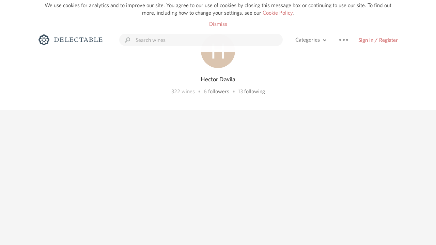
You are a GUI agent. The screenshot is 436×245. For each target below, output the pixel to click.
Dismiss (218, 24)
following (254, 91)
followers (218, 91)
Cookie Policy (278, 13)
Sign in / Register (378, 40)
